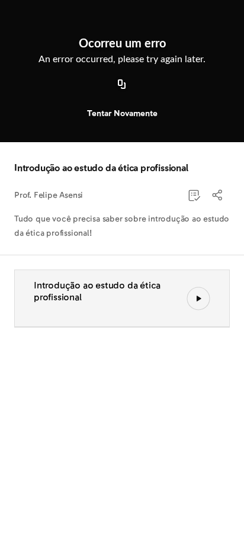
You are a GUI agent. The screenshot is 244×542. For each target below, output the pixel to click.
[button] (218, 195)
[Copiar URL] (122, 84)
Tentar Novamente (122, 113)
